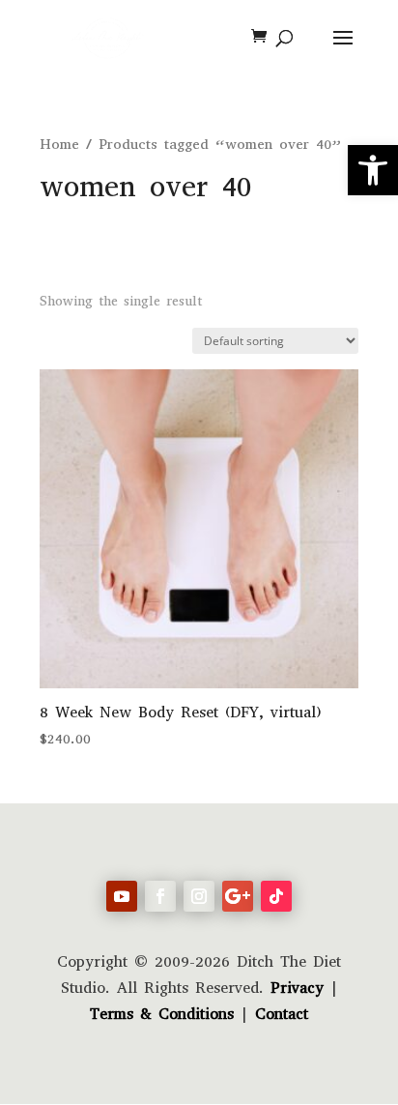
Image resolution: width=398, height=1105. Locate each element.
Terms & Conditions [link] (162, 1013)
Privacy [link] (297, 987)
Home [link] (59, 144)
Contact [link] (281, 1013)
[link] (373, 170)
